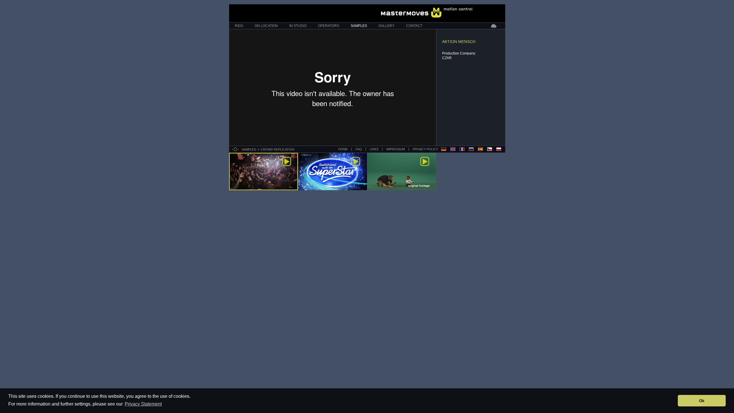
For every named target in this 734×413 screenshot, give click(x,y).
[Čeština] (489, 149)
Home (343, 149)
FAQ (359, 149)
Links (374, 149)
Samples (359, 26)
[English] (452, 149)
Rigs (239, 26)
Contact (414, 26)
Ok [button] (701, 400)
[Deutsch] (443, 149)
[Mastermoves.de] (427, 12)
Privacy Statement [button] (143, 404)
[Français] (462, 149)
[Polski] (498, 149)
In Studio (298, 26)
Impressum (395, 149)
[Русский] (471, 149)
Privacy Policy (425, 149)
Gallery (386, 26)
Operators (328, 26)
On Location (266, 26)
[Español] (480, 149)
